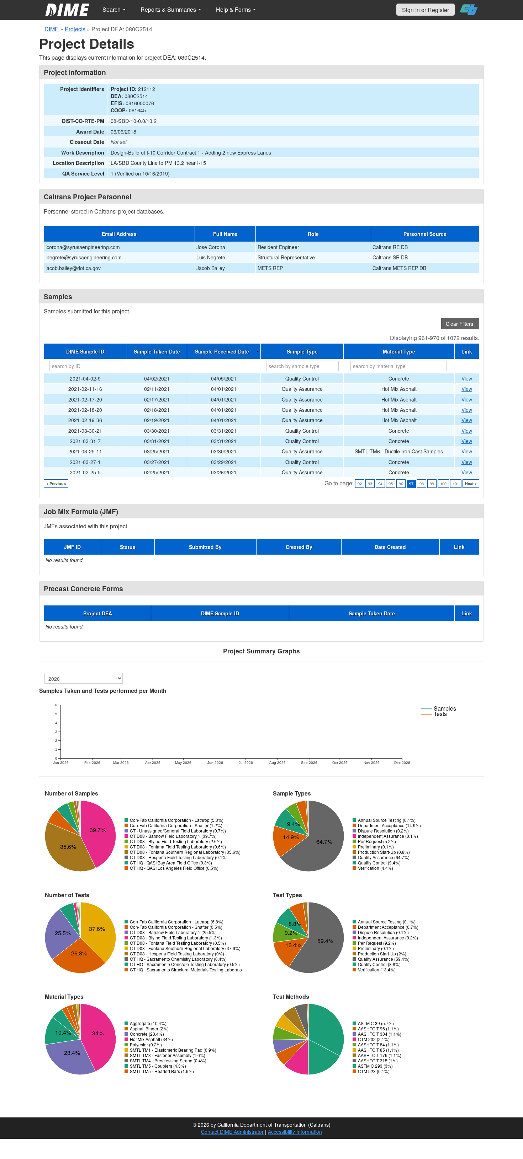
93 (370, 483)
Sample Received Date (222, 351)
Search (112, 9)
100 (443, 483)
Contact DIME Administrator (232, 1131)
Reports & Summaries (169, 9)
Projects (75, 29)
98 (421, 483)
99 (432, 483)
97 (411, 483)
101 (456, 483)
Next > (471, 483)
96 (401, 483)
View (466, 378)
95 (391, 483)
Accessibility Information (295, 1131)
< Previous (56, 483)
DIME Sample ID (85, 351)
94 (380, 483)
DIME (51, 29)
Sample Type (302, 351)
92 (360, 483)
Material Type (399, 351)
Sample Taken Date (157, 351)
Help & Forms (234, 9)
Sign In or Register (425, 10)
